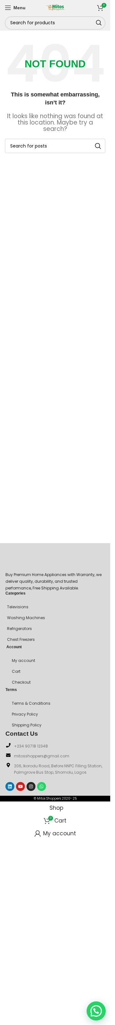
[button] (96, 1011)
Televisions (17, 607)
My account (23, 660)
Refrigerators (19, 628)
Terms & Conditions (31, 703)
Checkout (21, 682)
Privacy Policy (25, 714)
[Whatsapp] (41, 786)
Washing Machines (26, 617)
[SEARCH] (98, 23)
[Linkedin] (9, 786)
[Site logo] (55, 7)
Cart (16, 671)
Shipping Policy (27, 725)
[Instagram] (31, 786)
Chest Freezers (21, 639)
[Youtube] (20, 786)
